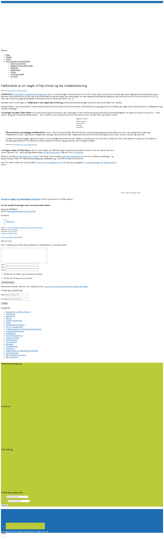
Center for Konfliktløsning (49, 162)
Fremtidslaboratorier (19, 227)
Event (10, 227)
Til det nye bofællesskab (9, 233)
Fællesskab (29, 227)
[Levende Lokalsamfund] (82, 46)
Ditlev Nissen (22, 90)
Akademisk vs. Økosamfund (18, 312)
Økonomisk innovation (16, 355)
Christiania (78, 152)
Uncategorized (12, 353)
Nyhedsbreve (11, 340)
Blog (8, 55)
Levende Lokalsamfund (72, 156)
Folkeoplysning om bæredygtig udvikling (23, 329)
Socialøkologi (12, 346)
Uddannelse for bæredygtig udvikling (22, 351)
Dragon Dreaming (14, 321)
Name (3, 265)
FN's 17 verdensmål (14, 327)
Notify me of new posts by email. (18, 278)
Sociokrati (10, 349)
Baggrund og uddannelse (22, 66)
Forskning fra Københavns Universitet (30, 94)
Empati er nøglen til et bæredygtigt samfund (20, 199)
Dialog (8, 318)
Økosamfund (38, 227)
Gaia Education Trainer (28, 156)
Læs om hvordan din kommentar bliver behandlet (66, 286)
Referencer (15, 70)
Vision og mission (18, 64)
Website (3, 270)
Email (3, 267)
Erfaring (14, 68)
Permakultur (11, 342)
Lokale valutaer (12, 338)
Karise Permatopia (51, 152)
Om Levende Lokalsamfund (18, 61)
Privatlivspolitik (17, 74)
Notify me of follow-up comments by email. (23, 274)
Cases (8, 59)
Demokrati (10, 316)
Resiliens (9, 344)
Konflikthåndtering (14, 336)
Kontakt (14, 76)
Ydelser (9, 57)
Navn (3, 295)
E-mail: (4, 299)
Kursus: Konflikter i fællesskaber (11, 237)
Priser (13, 72)
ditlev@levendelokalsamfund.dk (22, 211)
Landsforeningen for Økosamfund (26, 144)
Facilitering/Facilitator (15, 325)
